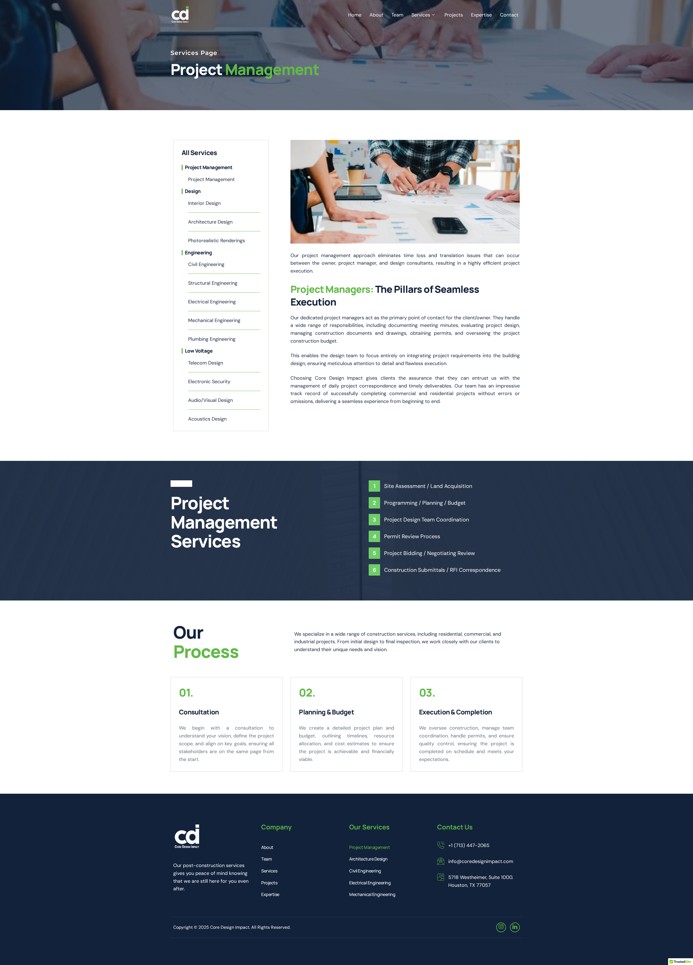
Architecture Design (368, 859)
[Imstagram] (501, 927)
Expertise (481, 15)
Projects (453, 15)
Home (354, 15)
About (376, 15)
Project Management (369, 847)
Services (420, 15)
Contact (509, 15)
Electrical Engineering (370, 883)
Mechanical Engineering (372, 894)
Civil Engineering (365, 871)
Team (397, 15)
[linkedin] (515, 927)
